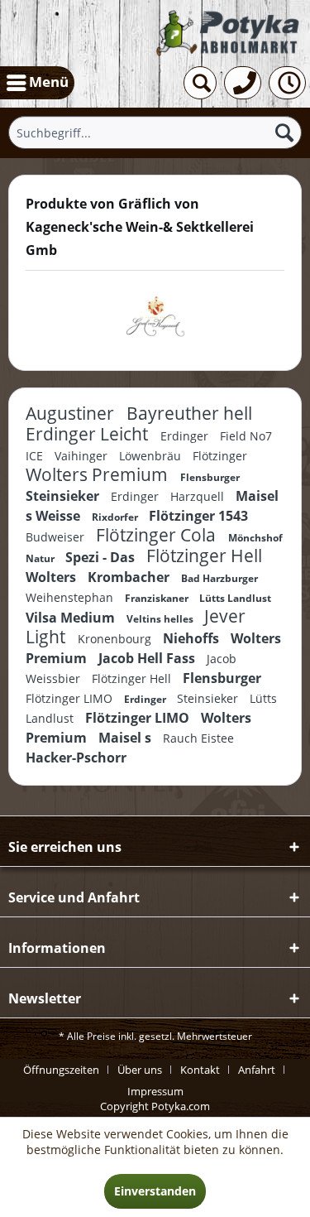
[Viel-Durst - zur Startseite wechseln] (229, 33)
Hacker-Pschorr (76, 757)
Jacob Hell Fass (148, 658)
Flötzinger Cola (158, 534)
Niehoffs (192, 638)
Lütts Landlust (235, 598)
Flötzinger (220, 456)
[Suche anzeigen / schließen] (200, 82)
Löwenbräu (151, 456)
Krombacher (130, 577)
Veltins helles (161, 619)
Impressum (155, 1091)
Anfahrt (256, 1069)
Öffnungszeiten (61, 1069)
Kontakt (200, 1069)
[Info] (287, 82)
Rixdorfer (116, 517)
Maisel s (126, 738)
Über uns (139, 1069)
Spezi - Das (101, 557)
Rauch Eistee (198, 738)
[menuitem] (37, 82)
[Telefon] (242, 82)
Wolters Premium (99, 474)
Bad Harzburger (219, 578)
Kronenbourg (116, 639)
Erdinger (186, 436)
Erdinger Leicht (89, 433)
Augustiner (72, 413)
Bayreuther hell (189, 413)
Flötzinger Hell (204, 555)
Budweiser (57, 537)
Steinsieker (64, 496)
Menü (49, 81)
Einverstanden (155, 1191)
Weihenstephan (71, 597)
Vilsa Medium (72, 617)
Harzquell (198, 496)
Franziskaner (158, 598)
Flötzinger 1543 (198, 516)
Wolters (52, 577)
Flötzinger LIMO (71, 698)
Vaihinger (83, 456)
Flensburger (210, 477)
